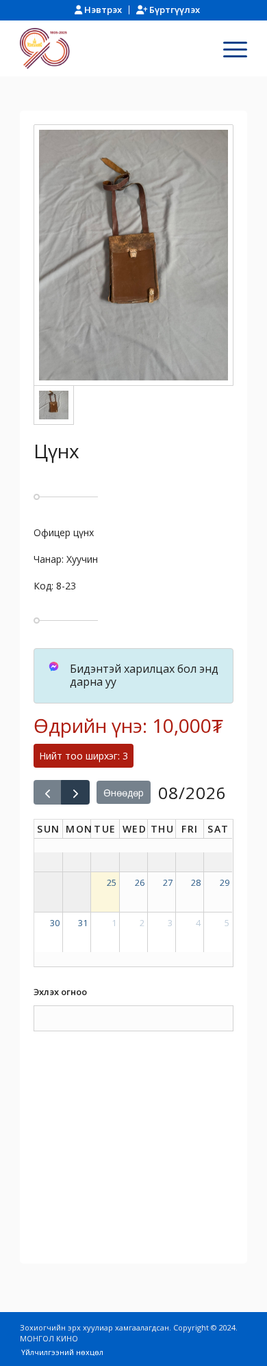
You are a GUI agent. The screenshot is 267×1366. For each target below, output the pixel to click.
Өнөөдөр (123, 792)
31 (83, 923)
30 (55, 923)
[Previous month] (48, 792)
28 (196, 882)
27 (168, 882)
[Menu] (228, 48)
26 (139, 882)
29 (224, 882)
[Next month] (75, 792)
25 (111, 882)
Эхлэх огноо (60, 992)
